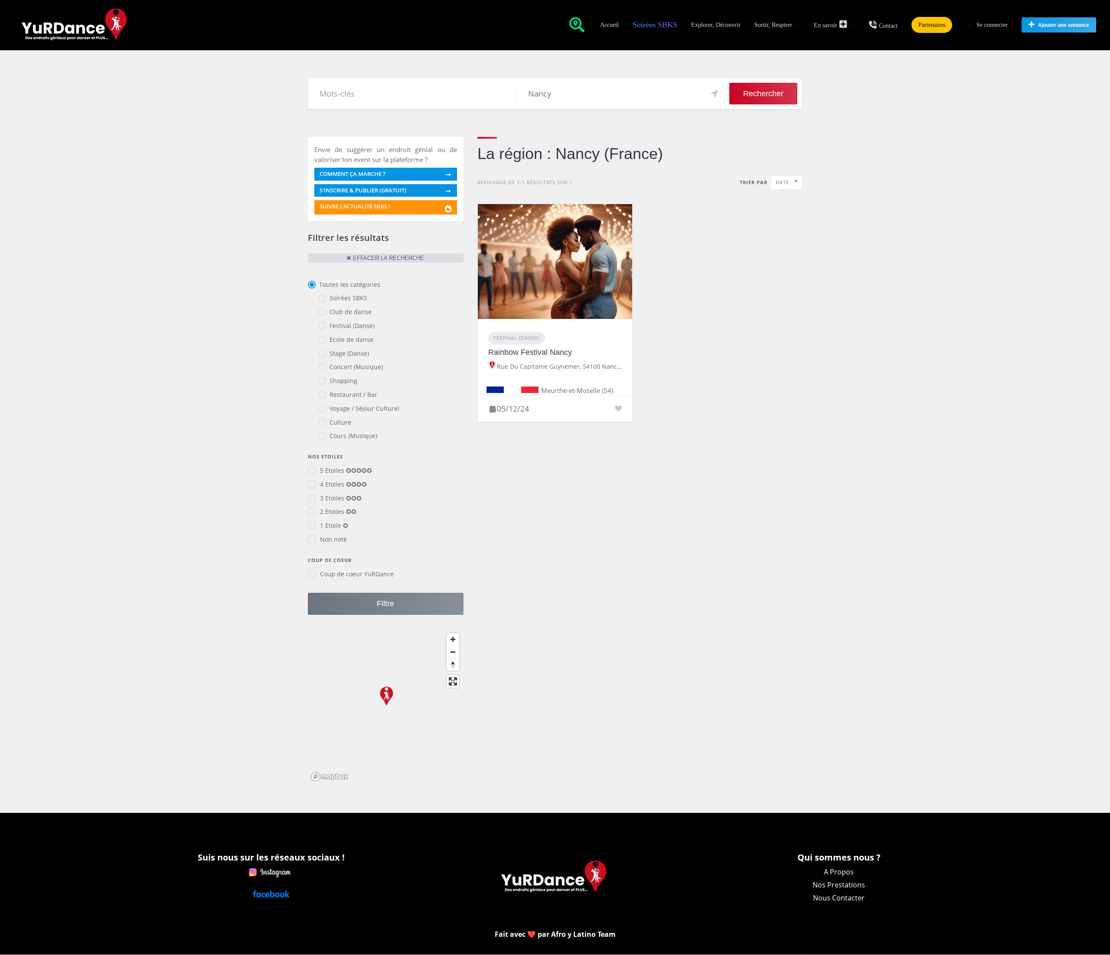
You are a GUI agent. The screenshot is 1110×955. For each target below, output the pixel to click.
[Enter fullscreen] (453, 681)
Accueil (609, 25)
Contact (888, 26)
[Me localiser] (714, 93)
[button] (385, 700)
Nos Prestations (839, 885)
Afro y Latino (574, 934)
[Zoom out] (453, 652)
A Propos (839, 872)
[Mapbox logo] (329, 777)
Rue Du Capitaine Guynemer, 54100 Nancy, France (559, 366)
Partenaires (931, 25)
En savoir (825, 25)
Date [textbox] (782, 182)
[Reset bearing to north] (453, 664)
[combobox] (786, 182)
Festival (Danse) (516, 338)
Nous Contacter (839, 898)
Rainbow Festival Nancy (530, 352)
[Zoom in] (453, 639)
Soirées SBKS (655, 24)
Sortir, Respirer (773, 25)
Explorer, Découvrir (716, 25)
